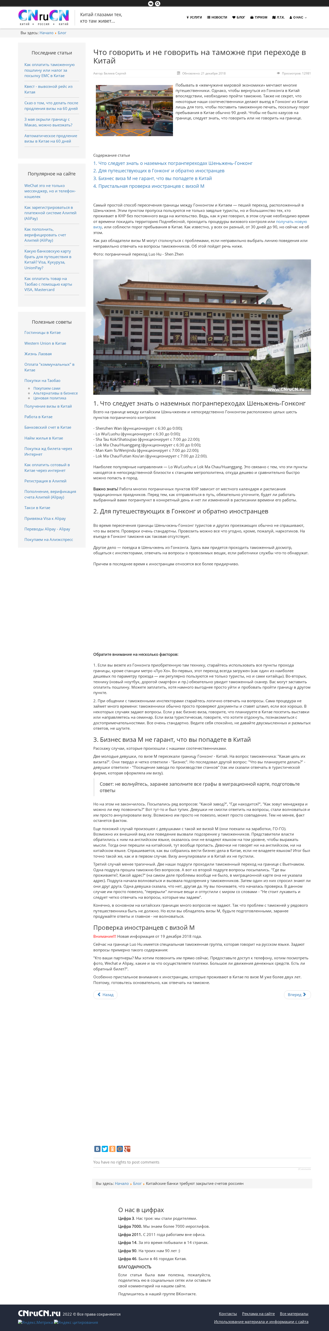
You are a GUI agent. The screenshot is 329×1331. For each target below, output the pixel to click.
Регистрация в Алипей (45, 480)
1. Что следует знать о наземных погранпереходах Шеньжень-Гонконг (173, 163)
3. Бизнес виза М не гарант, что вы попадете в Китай (152, 178)
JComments (304, 1169)
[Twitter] (105, 1149)
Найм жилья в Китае (43, 437)
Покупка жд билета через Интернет (48, 451)
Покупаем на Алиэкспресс (48, 539)
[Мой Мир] (120, 1149)
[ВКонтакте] (97, 1149)
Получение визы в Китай (48, 406)
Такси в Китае (37, 507)
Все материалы (294, 1313)
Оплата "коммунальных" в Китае (49, 367)
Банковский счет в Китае (47, 427)
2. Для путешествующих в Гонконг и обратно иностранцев (158, 170)
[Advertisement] (202, 608)
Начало (46, 32)
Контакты (228, 1313)
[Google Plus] (127, 1149)
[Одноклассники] (112, 1149)
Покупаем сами (46, 388)
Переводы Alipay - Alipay (47, 528)
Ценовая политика (49, 398)
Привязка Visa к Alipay (45, 518)
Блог (62, 32)
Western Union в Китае (45, 343)
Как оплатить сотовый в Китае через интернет (47, 467)
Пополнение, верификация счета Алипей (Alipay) (50, 494)
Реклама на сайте (258, 1313)
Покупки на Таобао (42, 380)
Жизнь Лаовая (38, 353)
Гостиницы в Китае (42, 332)
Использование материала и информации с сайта (261, 1321)
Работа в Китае (38, 416)
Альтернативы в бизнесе (55, 393)
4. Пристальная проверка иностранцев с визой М (148, 186)
